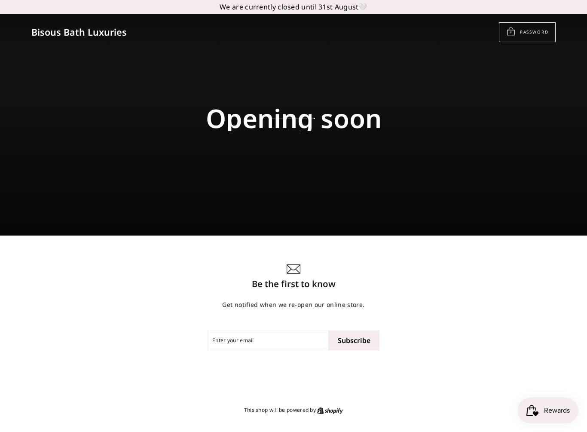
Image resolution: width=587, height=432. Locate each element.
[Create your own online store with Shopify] (330, 410)
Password (534, 31)
